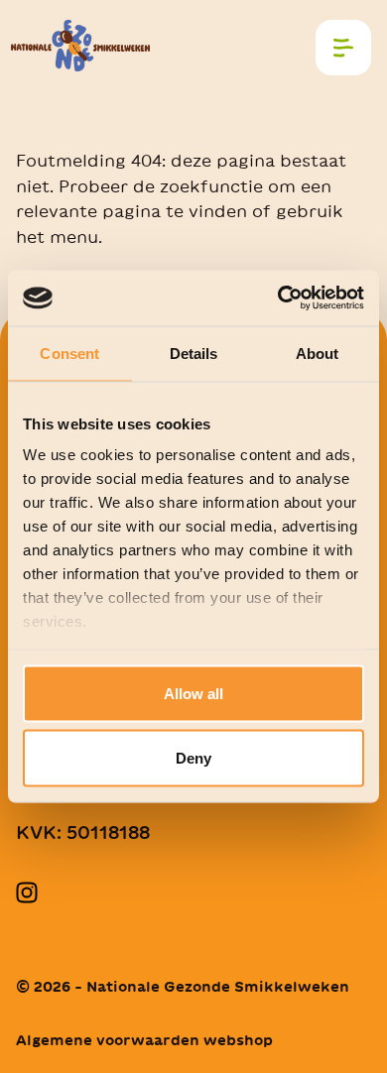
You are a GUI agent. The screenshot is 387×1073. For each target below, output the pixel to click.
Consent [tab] (69, 352)
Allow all (193, 692)
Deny (193, 758)
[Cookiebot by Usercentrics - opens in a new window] (278, 298)
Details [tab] (194, 352)
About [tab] (317, 352)
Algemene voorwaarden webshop (144, 1040)
